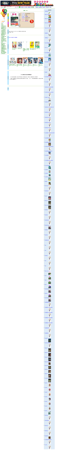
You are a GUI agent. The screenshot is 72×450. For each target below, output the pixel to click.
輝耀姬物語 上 (46, 37)
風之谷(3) (46, 401)
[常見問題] (45, 2)
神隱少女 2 (46, 373)
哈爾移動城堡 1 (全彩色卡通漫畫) (48, 322)
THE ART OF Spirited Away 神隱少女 (49, 146)
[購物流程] (37, 7)
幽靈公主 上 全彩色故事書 (48, 18)
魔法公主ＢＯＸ (47, 185)
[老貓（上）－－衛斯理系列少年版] (30, 60)
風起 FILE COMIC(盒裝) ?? (48, 57)
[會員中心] (42, 2)
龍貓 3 (45, 284)
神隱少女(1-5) (46, 365)
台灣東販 (26, 16)
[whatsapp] (19, 7)
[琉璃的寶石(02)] (20, 45)
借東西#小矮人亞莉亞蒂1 (48, 117)
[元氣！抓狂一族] (37, 45)
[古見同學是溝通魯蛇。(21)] (28, 45)
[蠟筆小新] (32, 45)
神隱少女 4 (46, 352)
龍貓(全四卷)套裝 (47, 420)
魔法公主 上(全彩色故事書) (48, 22)
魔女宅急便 (46, 209)
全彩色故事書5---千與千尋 (48, 142)
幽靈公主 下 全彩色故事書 (48, 14)
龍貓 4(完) (46, 293)
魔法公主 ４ (46, 200)
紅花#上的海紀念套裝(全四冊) (48, 76)
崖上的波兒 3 (46, 173)
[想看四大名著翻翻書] (20, 60)
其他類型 (12, 37)
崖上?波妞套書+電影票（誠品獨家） (49, 160)
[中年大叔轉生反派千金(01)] (14, 45)
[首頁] (47, 2)
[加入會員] (40, 2)
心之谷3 (46, 444)
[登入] (16, 7)
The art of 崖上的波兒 (47, 165)
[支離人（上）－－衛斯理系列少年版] (25, 60)
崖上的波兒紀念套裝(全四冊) (48, 439)
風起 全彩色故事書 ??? (47, 52)
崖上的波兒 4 (46, 169)
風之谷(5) (46, 396)
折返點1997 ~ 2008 (47, 97)
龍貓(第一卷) (46, 425)
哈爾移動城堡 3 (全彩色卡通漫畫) (48, 312)
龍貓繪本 (46, 181)
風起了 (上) (46, 47)
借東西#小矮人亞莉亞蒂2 (48, 122)
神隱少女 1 (46, 369)
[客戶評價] (18, 7)
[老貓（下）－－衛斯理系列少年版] (35, 60)
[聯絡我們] (47, 7)
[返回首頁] (50, 7)
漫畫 (9, 37)
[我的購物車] (37, 2)
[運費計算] (40, 7)
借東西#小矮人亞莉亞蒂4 (48, 127)
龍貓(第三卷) (46, 415)
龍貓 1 (45, 275)
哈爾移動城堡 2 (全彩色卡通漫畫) (48, 317)
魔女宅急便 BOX (47, 297)
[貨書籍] (32, 7)
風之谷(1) (46, 410)
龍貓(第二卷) (46, 430)
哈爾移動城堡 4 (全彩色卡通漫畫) (48, 307)
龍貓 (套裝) (46, 255)
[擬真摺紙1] (12, 60)
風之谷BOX (46, 338)
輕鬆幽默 (15, 37)
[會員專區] (29, 7)
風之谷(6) (46, 387)
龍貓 (45, 245)
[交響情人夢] (24, 45)
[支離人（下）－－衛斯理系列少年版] (40, 60)
